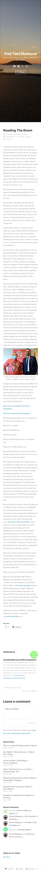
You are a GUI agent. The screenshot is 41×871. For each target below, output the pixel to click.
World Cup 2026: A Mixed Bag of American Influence (15, 761)
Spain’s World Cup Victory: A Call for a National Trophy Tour (17, 770)
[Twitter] (22, 65)
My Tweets (6, 857)
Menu (21, 72)
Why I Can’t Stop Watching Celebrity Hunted (20, 745)
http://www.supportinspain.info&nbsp (16, 413)
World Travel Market (29, 691)
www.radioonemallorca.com (25, 585)
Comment (31, 723)
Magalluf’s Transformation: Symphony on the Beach (18, 796)
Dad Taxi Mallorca (20, 53)
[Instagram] (26, 65)
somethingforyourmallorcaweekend (16, 134)
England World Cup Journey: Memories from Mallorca (17, 787)
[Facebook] (14, 65)
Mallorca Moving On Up (12, 688)
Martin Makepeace (16, 816)
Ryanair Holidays (25, 829)
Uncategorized (10, 137)
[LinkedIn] (18, 65)
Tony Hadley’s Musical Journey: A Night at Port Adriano (19, 753)
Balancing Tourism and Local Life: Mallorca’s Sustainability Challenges (20, 779)
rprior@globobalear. (12, 616)
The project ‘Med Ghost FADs (18, 522)
